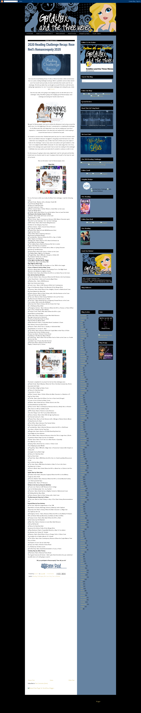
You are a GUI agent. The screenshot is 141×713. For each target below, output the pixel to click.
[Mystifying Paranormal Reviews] (106, 359)
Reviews (60, 33)
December (83, 315)
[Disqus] (51, 604)
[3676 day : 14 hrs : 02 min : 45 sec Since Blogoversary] (106, 330)
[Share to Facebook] (63, 574)
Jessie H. (36, 573)
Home (29, 33)
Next (111, 103)
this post (52, 89)
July (82, 322)
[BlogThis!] (59, 574)
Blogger (98, 701)
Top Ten (96, 33)
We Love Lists (48, 576)
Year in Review (56, 576)
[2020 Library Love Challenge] (97, 165)
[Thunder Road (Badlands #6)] (85, 244)
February (83, 329)
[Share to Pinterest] (65, 574)
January (83, 331)
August (82, 320)
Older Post (71, 680)
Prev (82, 103)
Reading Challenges (38, 576)
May (82, 345)
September (84, 318)
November (83, 359)
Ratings (72, 33)
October (83, 361)
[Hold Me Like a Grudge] (85, 213)
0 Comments (50, 573)
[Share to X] (61, 574)
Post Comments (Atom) (41, 683)
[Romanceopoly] (90, 163)
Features (84, 33)
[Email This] (57, 574)
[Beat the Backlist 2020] (106, 163)
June (82, 325)
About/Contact (44, 33)
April (82, 327)
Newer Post (31, 680)
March (82, 350)
